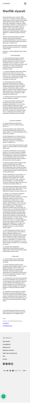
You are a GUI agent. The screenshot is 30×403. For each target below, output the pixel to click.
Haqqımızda (7, 344)
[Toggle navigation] (25, 3)
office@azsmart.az (7, 325)
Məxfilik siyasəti (8, 350)
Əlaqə (5, 359)
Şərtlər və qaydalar (10, 353)
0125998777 (6, 323)
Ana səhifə (6, 341)
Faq (4, 356)
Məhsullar (6, 347)
